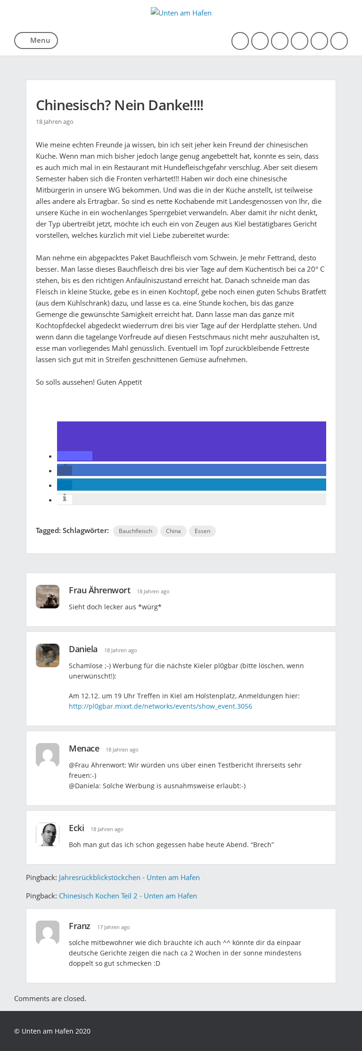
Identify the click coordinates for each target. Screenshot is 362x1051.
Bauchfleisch (135, 531)
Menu (40, 40)
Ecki (76, 827)
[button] (74, 456)
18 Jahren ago (153, 591)
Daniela (83, 649)
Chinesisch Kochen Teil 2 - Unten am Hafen (128, 895)
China (173, 531)
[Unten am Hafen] (181, 12)
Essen (202, 531)
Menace (84, 748)
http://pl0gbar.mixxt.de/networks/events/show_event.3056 (160, 706)
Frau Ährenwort (99, 590)
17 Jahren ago (113, 926)
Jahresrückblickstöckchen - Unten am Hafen (129, 877)
